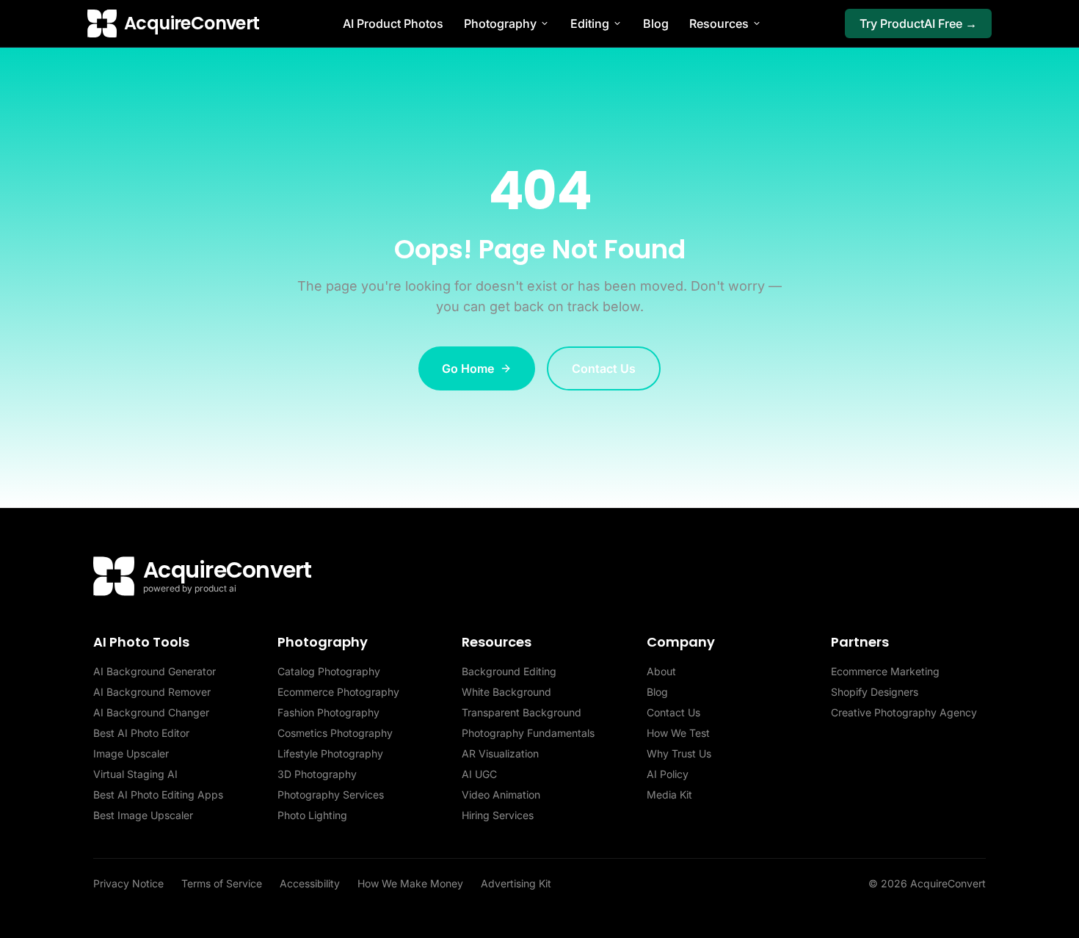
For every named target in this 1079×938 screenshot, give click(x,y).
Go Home (468, 368)
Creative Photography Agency (904, 712)
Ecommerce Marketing (885, 671)
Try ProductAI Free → (918, 23)
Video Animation (501, 794)
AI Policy (668, 774)
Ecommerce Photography (338, 692)
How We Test (678, 733)
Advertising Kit (516, 883)
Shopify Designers (874, 692)
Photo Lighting (312, 815)
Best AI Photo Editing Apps (158, 794)
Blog (656, 23)
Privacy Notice (128, 883)
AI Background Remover (152, 692)
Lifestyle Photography (330, 753)
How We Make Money (410, 883)
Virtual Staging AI (135, 774)
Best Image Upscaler (143, 815)
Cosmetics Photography (335, 733)
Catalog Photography (328, 671)
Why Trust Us (679, 753)
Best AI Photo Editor (141, 733)
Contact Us (604, 368)
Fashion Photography (328, 712)
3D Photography (317, 774)
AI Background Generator (154, 671)
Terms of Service (221, 883)
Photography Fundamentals (528, 733)
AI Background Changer (151, 712)
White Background (506, 692)
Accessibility (310, 883)
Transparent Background (521, 712)
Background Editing (509, 671)
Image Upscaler (131, 753)
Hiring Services (498, 815)
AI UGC (479, 774)
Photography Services (330, 794)
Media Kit (669, 794)
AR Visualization (500, 753)
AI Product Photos (393, 23)
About (661, 671)
